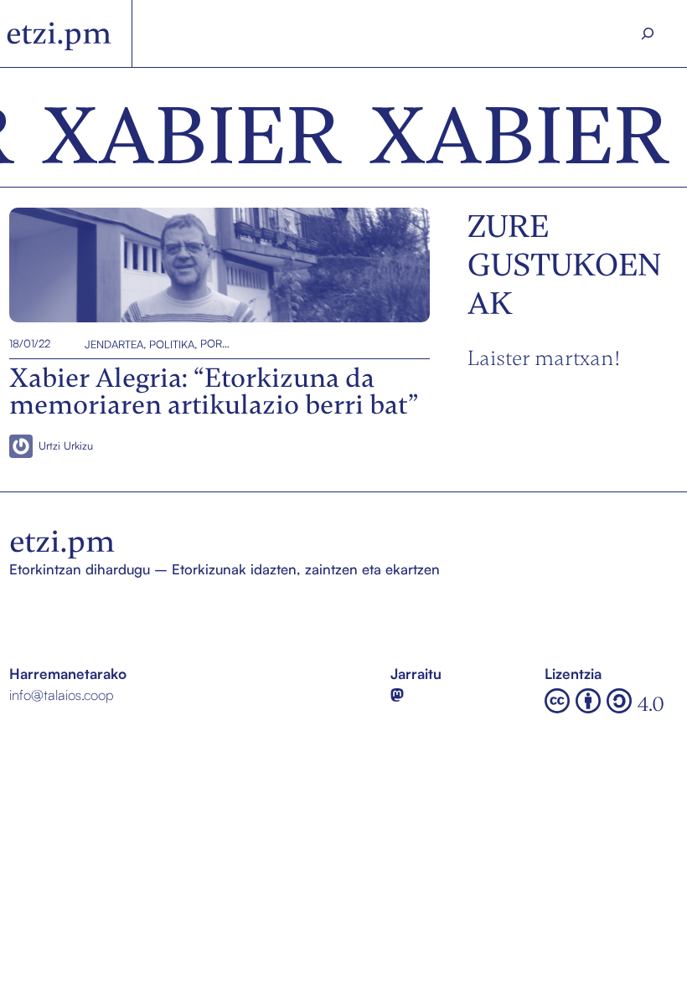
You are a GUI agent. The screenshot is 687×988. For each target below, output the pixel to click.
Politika (171, 343)
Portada (215, 343)
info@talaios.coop (61, 694)
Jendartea (114, 343)
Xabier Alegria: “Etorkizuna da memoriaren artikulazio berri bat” (212, 264)
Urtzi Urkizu (66, 445)
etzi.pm (58, 33)
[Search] (647, 33)
